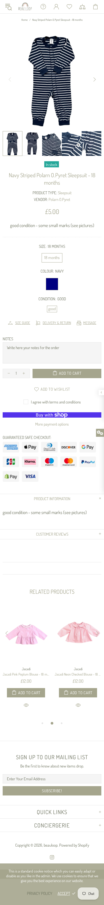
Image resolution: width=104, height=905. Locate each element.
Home (24, 19)
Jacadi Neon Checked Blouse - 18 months (78, 674)
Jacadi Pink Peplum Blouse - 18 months (26, 674)
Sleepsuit (64, 192)
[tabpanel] (26, 662)
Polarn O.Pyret (59, 199)
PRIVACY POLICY (39, 893)
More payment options (52, 424)
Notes (8, 338)
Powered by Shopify (74, 845)
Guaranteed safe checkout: (27, 437)
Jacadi (26, 669)
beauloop (25, 6)
